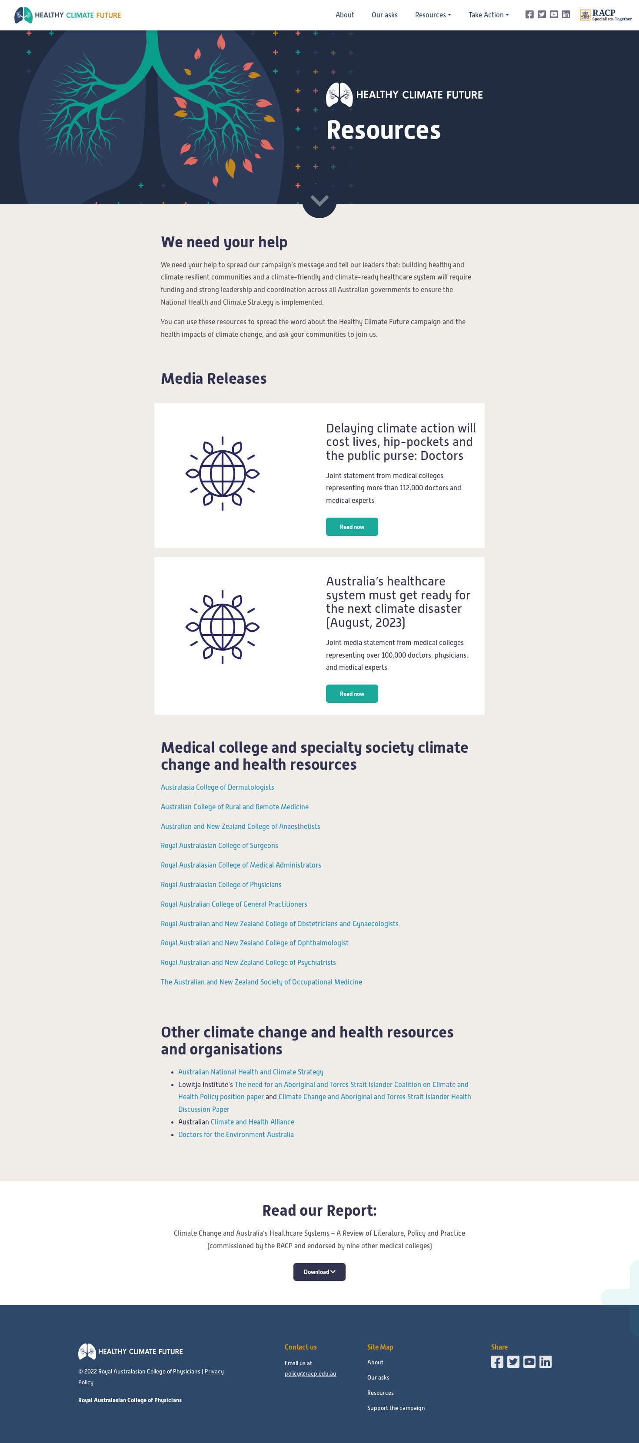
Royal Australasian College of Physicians (221, 885)
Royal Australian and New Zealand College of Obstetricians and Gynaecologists (280, 924)
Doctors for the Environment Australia (236, 1135)
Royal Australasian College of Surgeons (219, 846)
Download (317, 1271)
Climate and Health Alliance (252, 1122)
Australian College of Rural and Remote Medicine (235, 807)
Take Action (486, 15)
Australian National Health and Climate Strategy (250, 1072)
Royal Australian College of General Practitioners (234, 904)
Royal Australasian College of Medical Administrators (241, 865)
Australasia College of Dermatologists (217, 787)
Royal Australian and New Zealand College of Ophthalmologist (255, 943)
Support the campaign (396, 1408)
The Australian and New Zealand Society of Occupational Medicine (261, 982)
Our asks (385, 15)
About (345, 15)
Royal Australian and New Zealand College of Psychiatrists (248, 963)
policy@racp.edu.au (310, 1373)
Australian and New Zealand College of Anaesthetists (240, 827)
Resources (430, 15)
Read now (352, 526)
